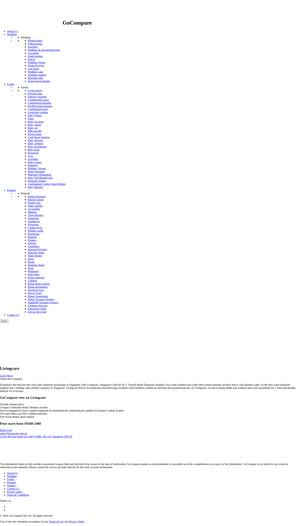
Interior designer (37, 196)
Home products (36, 277)
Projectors (33, 224)
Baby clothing (35, 143)
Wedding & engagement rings (44, 49)
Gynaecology (35, 90)
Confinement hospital (39, 102)
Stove (31, 258)
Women (11, 485)
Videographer (35, 43)
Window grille (35, 230)
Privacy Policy (77, 521)
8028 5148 (6, 430)
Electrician (33, 233)
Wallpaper (33, 271)
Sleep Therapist (36, 171)
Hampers (33, 165)
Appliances (34, 221)
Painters (32, 240)
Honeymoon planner (39, 81)
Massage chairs (36, 252)
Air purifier (34, 208)
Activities (33, 159)
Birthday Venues (37, 168)
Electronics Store (37, 308)
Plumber (32, 237)
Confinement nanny (38, 99)
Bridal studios (35, 56)
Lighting (32, 280)
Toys (30, 155)
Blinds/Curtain (36, 199)
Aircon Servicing (37, 311)
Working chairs (36, 265)
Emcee (31, 59)
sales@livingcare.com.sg (13, 433)
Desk (30, 268)
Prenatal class (35, 93)
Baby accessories (37, 146)
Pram (30, 118)
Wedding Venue (36, 62)
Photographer (35, 40)
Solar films (33, 274)
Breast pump (35, 134)
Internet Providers (37, 249)
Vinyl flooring (35, 215)
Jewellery (33, 46)
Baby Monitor (35, 187)
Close (4, 321)
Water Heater (35, 255)
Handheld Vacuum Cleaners (43, 302)
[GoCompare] (31, 23)
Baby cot (33, 127)
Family (11, 479)
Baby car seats (35, 121)
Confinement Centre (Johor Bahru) (47, 184)
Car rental (33, 53)
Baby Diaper (35, 115)
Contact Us (13, 488)
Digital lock (34, 202)
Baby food (33, 149)
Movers (32, 243)
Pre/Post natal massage (40, 106)
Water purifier (35, 205)
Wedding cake (35, 71)
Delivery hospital (37, 96)
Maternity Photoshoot (39, 174)
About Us (12, 473)
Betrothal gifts (35, 78)
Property (11, 482)
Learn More (6, 375)
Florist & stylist (36, 65)
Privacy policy (15, 491)
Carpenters (33, 246)
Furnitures (33, 218)
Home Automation (38, 296)
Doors (31, 261)
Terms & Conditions (18, 494)
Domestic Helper (37, 180)
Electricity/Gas (36, 290)
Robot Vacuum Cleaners (41, 299)
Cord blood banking (39, 137)
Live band (33, 68)
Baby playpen (35, 140)
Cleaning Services (37, 305)
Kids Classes (35, 162)
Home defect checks (39, 283)
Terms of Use (56, 521)
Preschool (33, 152)
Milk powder (35, 131)
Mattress (32, 212)
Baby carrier (34, 124)
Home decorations (38, 286)
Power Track (35, 293)
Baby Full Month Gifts (40, 177)
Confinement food (38, 109)
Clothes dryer (35, 227)
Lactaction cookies (38, 112)
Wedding (12, 476)
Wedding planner (37, 74)
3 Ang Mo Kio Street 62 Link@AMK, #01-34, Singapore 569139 (36, 436)
